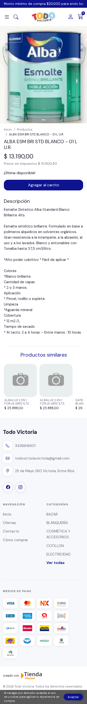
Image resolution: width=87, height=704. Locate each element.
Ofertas (9, 522)
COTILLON (55, 545)
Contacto (11, 531)
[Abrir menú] (7, 17)
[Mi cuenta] (70, 17)
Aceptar (73, 697)
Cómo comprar (15, 540)
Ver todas (55, 562)
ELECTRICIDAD (58, 554)
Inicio (8, 129)
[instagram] (20, 487)
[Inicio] (43, 17)
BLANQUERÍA (57, 522)
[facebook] (8, 487)
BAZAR (52, 514)
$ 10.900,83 (47, 163)
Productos (24, 129)
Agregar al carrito (43, 185)
